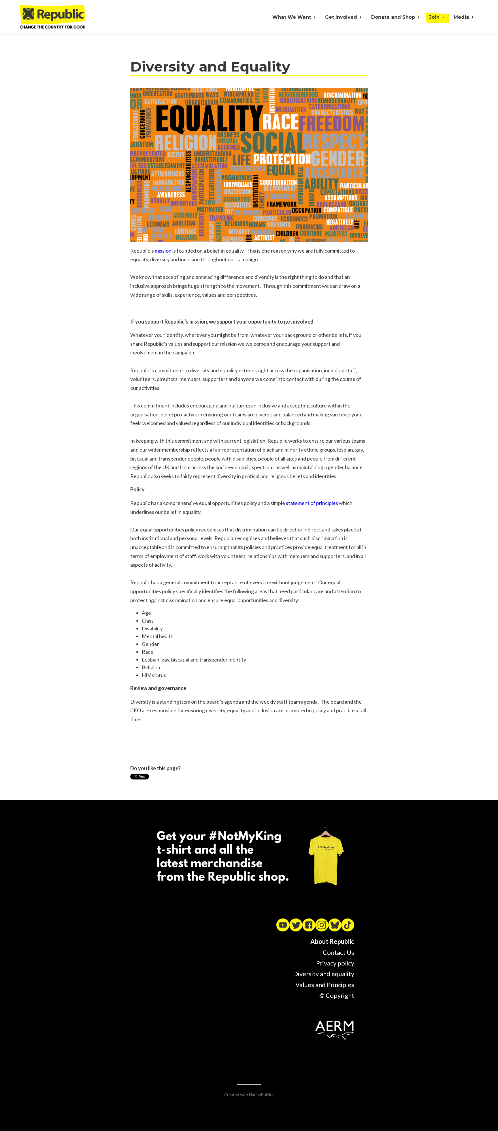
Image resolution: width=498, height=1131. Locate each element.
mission (163, 250)
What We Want (292, 17)
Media (462, 17)
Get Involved (342, 17)
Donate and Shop (393, 17)
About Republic (332, 941)
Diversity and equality (323, 974)
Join (435, 17)
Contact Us (338, 952)
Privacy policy (335, 963)
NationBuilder (261, 1094)
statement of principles (312, 503)
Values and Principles (324, 985)
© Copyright (336, 995)
